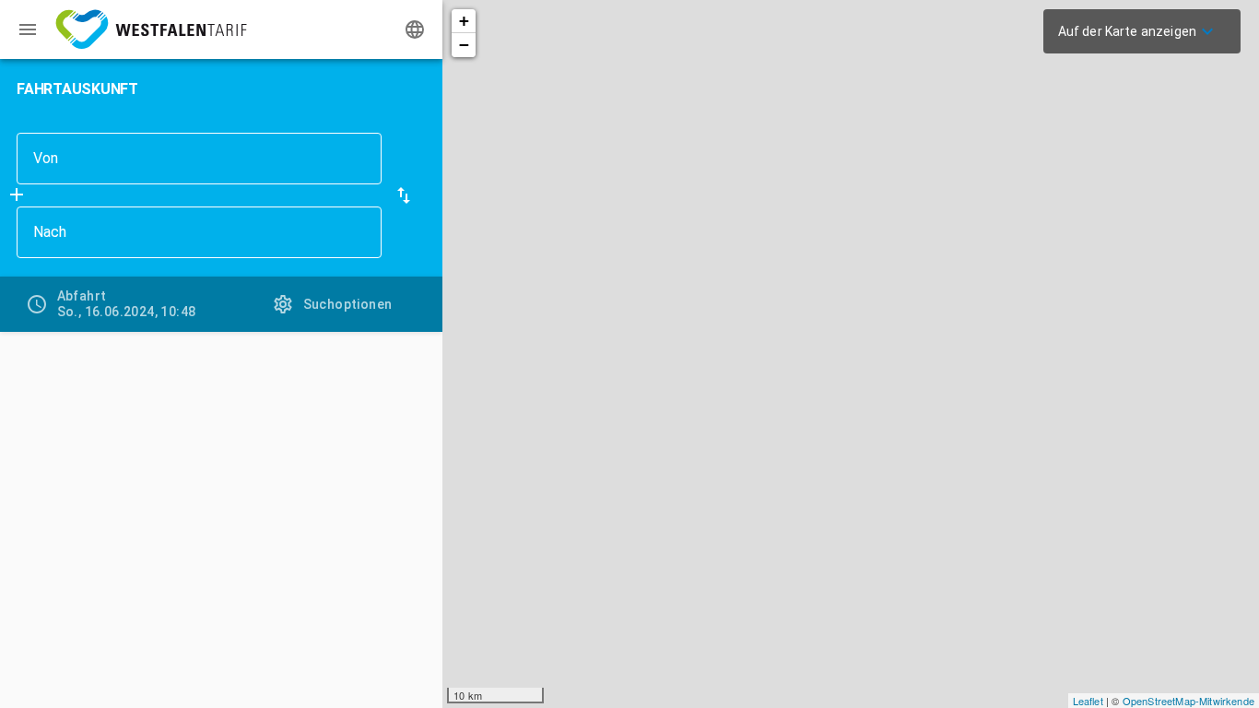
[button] (404, 195)
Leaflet (1088, 700)
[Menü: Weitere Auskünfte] (28, 29)
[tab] (110, 304)
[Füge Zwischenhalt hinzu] (17, 194)
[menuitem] (1138, 31)
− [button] (464, 44)
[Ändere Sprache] (415, 29)
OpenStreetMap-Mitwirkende (1188, 700)
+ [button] (464, 20)
